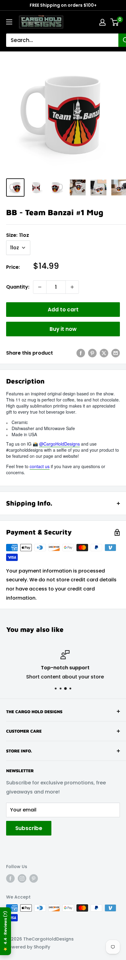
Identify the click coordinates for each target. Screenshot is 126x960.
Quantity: (17, 286)
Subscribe (28, 828)
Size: (17, 235)
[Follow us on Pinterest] (33, 878)
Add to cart (63, 309)
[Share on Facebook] (80, 353)
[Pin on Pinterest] (92, 353)
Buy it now (63, 329)
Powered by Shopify (28, 947)
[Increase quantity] (72, 287)
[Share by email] (115, 353)
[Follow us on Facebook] (10, 878)
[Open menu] (9, 21)
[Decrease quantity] (39, 287)
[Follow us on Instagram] (22, 878)
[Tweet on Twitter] (104, 353)
